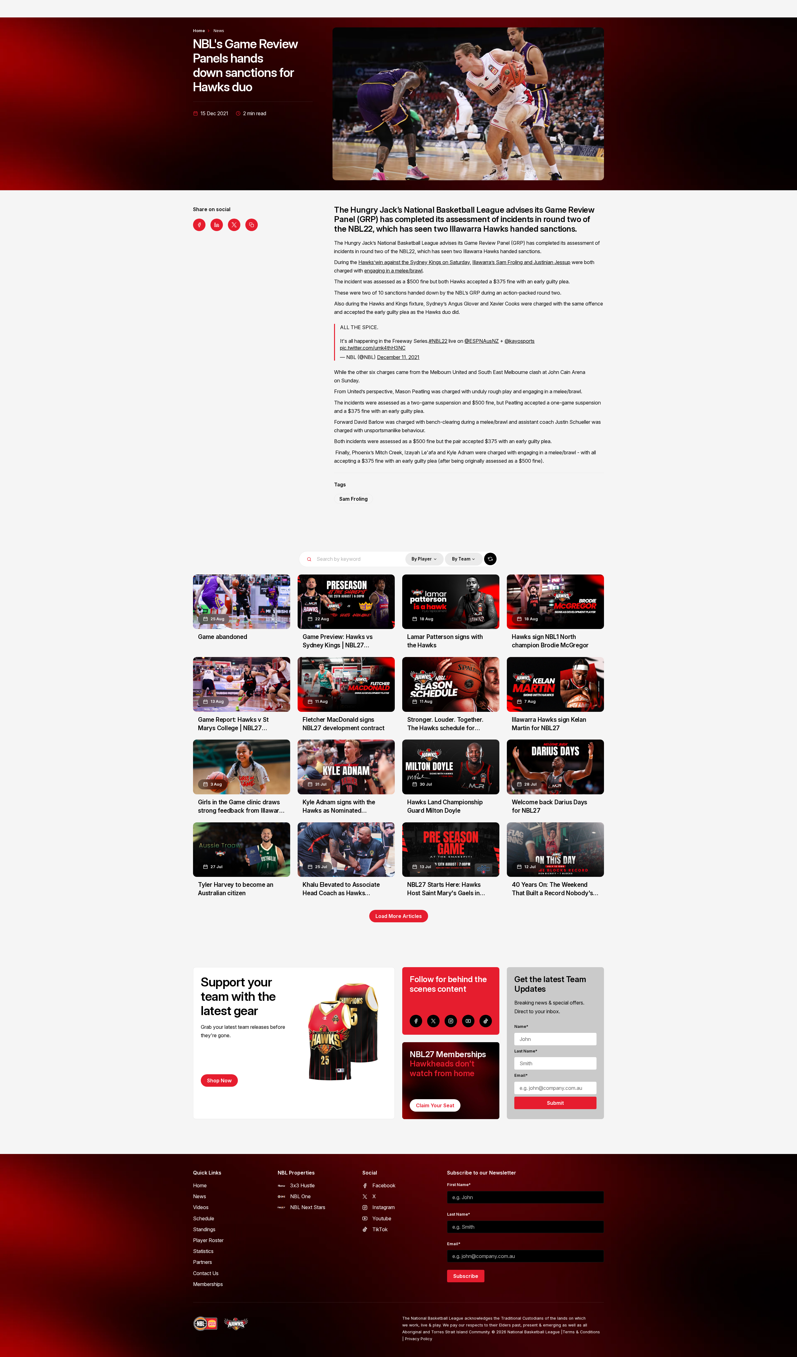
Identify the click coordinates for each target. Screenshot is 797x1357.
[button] (424, 559)
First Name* (459, 1184)
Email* (521, 1075)
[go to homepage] (236, 1324)
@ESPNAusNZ (482, 341)
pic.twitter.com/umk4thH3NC (372, 348)
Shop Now (219, 1080)
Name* (521, 1026)
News (219, 30)
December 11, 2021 (398, 357)
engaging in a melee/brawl (393, 270)
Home (199, 30)
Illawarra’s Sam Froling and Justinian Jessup (521, 262)
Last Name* (525, 1051)
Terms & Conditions (581, 1332)
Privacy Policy (418, 1338)
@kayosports (520, 341)
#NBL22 (438, 341)
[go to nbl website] (205, 1324)
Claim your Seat (435, 1105)
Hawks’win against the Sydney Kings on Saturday (414, 262)
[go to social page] (416, 1021)
